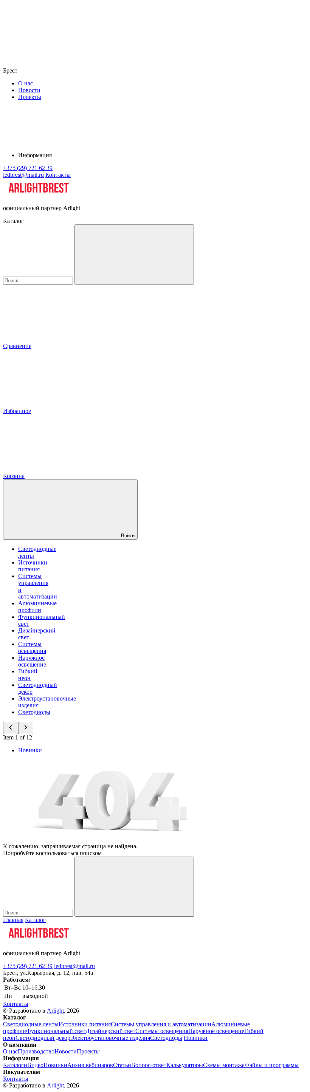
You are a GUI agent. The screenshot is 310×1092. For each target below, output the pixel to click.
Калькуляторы (184, 1065)
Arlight (55, 1010)
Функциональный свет (55, 1031)
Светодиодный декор (43, 1038)
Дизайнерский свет (110, 1031)
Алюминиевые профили (37, 606)
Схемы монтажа (224, 1065)
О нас (25, 83)
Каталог (35, 920)
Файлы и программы (272, 1065)
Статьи (122, 1065)
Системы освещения (32, 647)
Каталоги (15, 1065)
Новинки (30, 750)
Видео (35, 1065)
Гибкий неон (27, 674)
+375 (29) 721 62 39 (28, 966)
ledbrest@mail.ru (74, 966)
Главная (13, 920)
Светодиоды (34, 712)
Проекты (29, 97)
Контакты (58, 175)
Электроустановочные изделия (110, 1038)
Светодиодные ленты (31, 1024)
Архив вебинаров (90, 1065)
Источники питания (32, 565)
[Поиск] (134, 254)
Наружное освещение (32, 661)
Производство (36, 1051)
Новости (29, 90)
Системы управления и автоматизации (161, 1024)
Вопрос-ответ (148, 1065)
